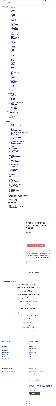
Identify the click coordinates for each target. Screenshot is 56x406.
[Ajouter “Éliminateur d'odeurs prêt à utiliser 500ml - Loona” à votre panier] (27, 313)
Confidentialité (32, 376)
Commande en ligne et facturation (37, 371)
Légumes (4, 346)
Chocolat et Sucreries (34, 348)
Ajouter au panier (36, 245)
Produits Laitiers (6, 359)
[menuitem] (10, 7)
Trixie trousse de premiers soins (28, 301)
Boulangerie (5, 356)
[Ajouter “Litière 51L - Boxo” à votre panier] (27, 320)
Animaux (15, 212)
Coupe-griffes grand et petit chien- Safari (28, 287)
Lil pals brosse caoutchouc (28, 308)
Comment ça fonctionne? (8, 371)
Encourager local (6, 378)
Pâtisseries (5, 354)
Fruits (3, 344)
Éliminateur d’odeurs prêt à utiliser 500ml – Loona (28, 315)
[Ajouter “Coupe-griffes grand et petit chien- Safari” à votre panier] (27, 285)
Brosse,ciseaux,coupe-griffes (24, 212)
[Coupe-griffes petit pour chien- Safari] (52, 221)
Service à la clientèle (34, 380)
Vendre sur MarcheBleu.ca (8, 376)
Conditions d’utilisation (34, 378)
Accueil (11, 212)
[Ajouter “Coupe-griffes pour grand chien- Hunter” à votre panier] (27, 292)
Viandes (4, 348)
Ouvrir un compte (6, 373)
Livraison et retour (33, 373)
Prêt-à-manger (32, 352)
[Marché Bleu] (7, 2)
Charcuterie (5, 350)
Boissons (31, 346)
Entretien (31, 356)
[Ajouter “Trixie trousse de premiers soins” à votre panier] (27, 299)
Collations (31, 350)
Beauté (31, 354)
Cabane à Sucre (33, 361)
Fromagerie (5, 361)
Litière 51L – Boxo (28, 323)
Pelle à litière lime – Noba (28, 330)
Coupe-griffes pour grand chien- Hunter (28, 294)
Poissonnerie (5, 352)
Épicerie (31, 344)
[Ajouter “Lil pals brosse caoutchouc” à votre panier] (27, 306)
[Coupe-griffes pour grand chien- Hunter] (49, 221)
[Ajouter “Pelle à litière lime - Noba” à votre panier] (27, 327)
